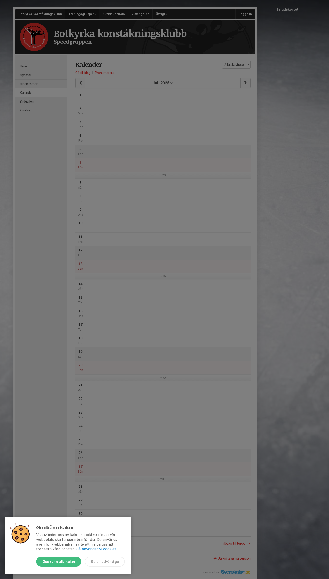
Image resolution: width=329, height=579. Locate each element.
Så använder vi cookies (96, 549)
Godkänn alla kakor (58, 561)
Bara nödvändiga (105, 561)
